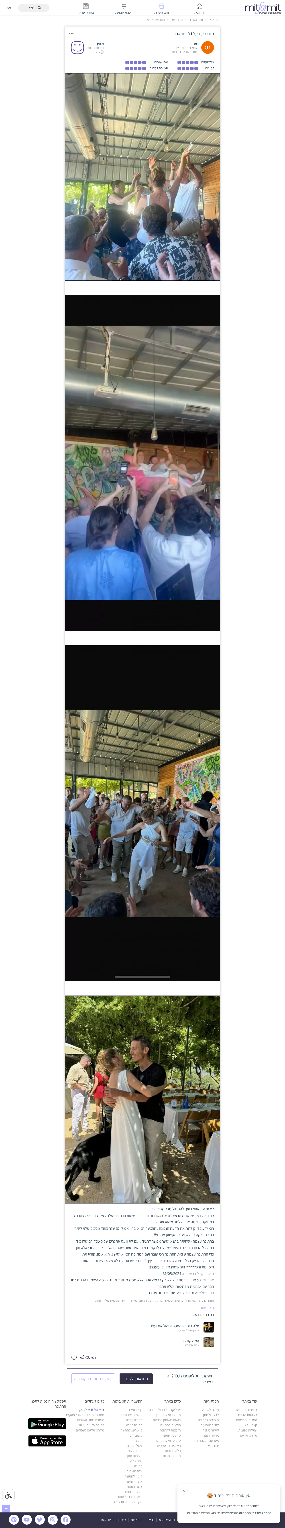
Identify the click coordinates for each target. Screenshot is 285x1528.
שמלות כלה (134, 1445)
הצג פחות (207, 1307)
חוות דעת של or (156, 20)
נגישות (149, 1519)
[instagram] (53, 1523)
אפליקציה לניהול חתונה (165, 1409)
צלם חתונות (134, 1486)
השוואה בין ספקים (169, 1445)
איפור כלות (135, 1450)
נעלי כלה (136, 1461)
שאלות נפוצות (247, 1430)
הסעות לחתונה (132, 1491)
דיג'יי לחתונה (133, 1476)
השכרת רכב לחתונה (129, 1496)
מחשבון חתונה (171, 1435)
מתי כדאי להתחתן (168, 1415)
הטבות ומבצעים (246, 1420)
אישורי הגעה (134, 1481)
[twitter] (40, 1523)
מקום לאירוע (210, 1409)
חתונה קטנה (134, 1420)
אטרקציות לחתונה (206, 1440)
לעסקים (90, 1409)
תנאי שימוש (167, 1519)
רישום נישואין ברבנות (167, 1420)
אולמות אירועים (131, 1415)
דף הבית (213, 20)
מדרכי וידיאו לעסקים (90, 1430)
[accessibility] (8, 1495)
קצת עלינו (250, 1425)
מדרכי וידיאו (248, 1435)
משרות (121, 1519)
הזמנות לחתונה (170, 1430)
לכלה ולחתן (211, 1415)
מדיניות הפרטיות (197, 1513)
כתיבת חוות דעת (245, 1409)
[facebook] (66, 1523)
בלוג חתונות (173, 1450)
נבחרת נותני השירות (90, 1420)
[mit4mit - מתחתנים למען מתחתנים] (264, 8)
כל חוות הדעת (247, 1415)
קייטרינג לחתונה (131, 1430)
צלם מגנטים (134, 1471)
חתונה (138, 1466)
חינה (139, 1440)
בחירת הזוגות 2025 (91, 1425)
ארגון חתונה (211, 1435)
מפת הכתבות (172, 1455)
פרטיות (135, 1519)
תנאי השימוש (219, 1513)
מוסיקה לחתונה (208, 1420)
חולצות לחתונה (170, 1425)
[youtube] (27, 1523)
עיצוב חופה (135, 1435)
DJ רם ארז (176, 20)
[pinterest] (15, 1523)
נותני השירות (195, 20)
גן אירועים (135, 1409)
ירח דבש (213, 1445)
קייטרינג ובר (211, 1430)
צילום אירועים (209, 1425)
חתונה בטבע (134, 1425)
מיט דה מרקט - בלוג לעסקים (85, 1415)
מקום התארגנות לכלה (127, 1502)
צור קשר (106, 1519)
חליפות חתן (134, 1455)
